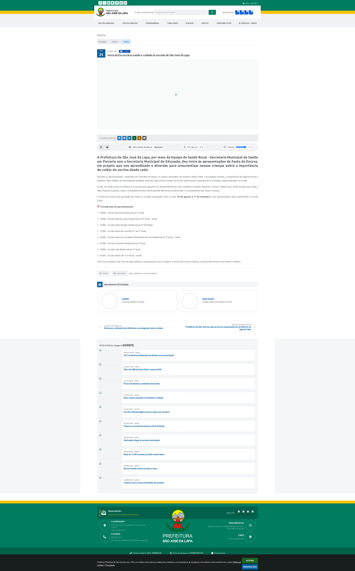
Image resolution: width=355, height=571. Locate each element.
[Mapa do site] (121, 3)
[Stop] (107, 147)
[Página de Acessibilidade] (125, 3)
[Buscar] (212, 12)
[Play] (101, 147)
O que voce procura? (144, 12)
